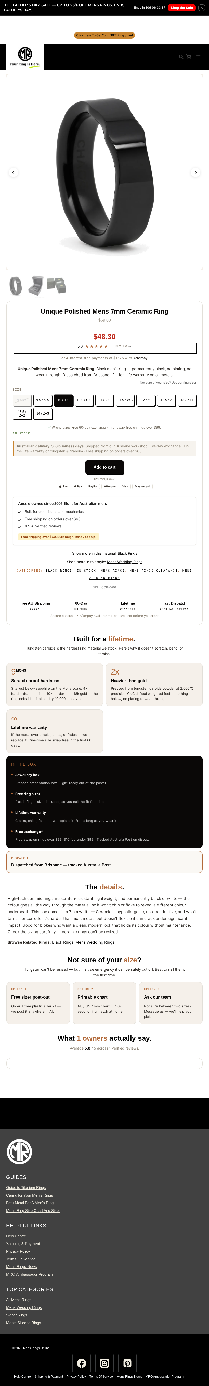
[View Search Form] (179, 57)
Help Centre (16, 1236)
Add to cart (104, 467)
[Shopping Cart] (188, 56)
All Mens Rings (18, 1300)
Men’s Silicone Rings (23, 1322)
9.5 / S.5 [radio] (42, 400)
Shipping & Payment (23, 1243)
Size (17, 389)
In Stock (86, 570)
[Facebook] (81, 1363)
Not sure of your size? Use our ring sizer (168, 382)
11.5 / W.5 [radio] (125, 400)
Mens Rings (113, 570)
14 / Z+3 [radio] (42, 414)
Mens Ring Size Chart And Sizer (33, 1210)
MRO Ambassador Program (29, 1274)
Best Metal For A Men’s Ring (30, 1203)
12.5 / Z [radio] (166, 400)
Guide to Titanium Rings (26, 1187)
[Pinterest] (127, 1363)
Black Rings (127, 553)
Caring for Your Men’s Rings (29, 1195)
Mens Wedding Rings (124, 562)
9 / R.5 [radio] (22, 400)
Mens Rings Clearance (154, 570)
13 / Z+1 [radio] (187, 400)
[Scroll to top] (195, 1361)
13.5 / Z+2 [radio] (22, 413)
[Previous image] (13, 172)
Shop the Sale (182, 8)
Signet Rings (16, 1315)
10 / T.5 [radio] (63, 400)
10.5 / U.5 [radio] (84, 400)
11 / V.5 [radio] (104, 400)
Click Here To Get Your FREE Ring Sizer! (104, 35)
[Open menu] (198, 57)
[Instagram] (104, 1363)
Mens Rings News (21, 1266)
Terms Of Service (20, 1259)
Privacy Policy (18, 1251)
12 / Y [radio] (145, 400)
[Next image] (195, 172)
